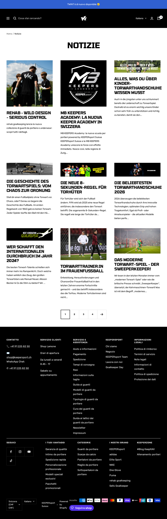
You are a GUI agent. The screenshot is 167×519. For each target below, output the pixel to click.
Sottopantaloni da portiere (87, 472)
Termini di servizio (144, 354)
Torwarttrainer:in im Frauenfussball (82, 268)
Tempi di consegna (83, 364)
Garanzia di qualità (56, 449)
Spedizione (79, 359)
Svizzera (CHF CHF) (13, 504)
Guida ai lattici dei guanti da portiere (83, 420)
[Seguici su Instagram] (19, 451)
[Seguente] (101, 314)
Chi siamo (111, 346)
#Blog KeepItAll (146, 449)
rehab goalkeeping (119, 480)
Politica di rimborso (145, 349)
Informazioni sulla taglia (83, 377)
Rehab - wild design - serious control (29, 115)
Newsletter (79, 427)
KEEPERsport (117, 449)
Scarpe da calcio (86, 454)
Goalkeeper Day (114, 367)
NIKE (112, 464)
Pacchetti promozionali (53, 486)
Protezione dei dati (145, 379)
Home (9, 34)
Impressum (79, 433)
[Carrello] (158, 18)
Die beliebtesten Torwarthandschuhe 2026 (138, 187)
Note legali (140, 359)
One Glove (115, 470)
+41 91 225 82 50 (20, 346)
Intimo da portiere (56, 454)
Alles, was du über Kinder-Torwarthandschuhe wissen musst (138, 85)
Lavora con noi (114, 362)
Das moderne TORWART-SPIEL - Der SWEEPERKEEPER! (136, 264)
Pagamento (79, 354)
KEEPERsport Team (117, 356)
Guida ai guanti (81, 384)
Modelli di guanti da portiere (84, 392)
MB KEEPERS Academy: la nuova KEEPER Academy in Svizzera (81, 119)
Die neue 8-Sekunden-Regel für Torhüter (83, 187)
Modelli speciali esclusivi (54, 476)
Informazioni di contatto (143, 366)
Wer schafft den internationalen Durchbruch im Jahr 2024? (29, 253)
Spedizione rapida (56, 459)
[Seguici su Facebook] (11, 451)
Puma (112, 475)
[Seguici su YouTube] (28, 451)
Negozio (110, 351)
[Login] (151, 18)
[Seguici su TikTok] (11, 460)
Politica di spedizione (146, 374)
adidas (113, 454)
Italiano (139, 18)
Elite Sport (115, 459)
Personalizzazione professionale (56, 467)
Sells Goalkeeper (118, 485)
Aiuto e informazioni (84, 349)
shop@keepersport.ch (19, 357)
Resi (75, 369)
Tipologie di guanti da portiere (85, 401)
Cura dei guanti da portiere (83, 411)
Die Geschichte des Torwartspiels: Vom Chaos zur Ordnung (29, 186)
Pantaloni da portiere (89, 459)
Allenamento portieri (148, 454)
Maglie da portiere (87, 464)
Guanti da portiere (87, 449)
